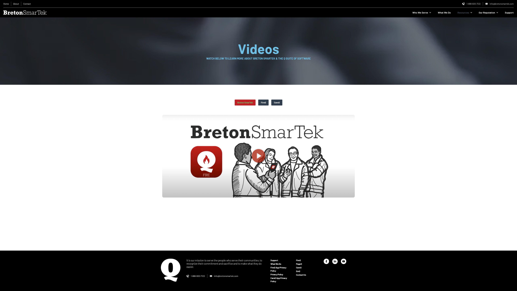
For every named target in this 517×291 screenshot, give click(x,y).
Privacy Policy (276, 274)
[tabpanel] (258, 156)
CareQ (298, 267)
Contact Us (301, 274)
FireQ (298, 260)
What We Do (444, 12)
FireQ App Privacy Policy (278, 269)
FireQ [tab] (263, 102)
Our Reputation (487, 12)
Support (509, 12)
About (16, 3)
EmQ (298, 271)
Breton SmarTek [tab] (245, 102)
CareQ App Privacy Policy (278, 280)
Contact (27, 3)
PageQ (299, 264)
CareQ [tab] (277, 102)
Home (6, 3)
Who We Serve (420, 12)
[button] (258, 156)
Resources (463, 12)
